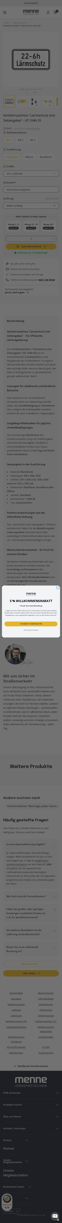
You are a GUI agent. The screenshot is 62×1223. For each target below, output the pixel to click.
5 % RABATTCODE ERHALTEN (31, 624)
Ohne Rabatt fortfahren (31, 630)
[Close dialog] (57, 587)
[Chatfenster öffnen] (55, 1216)
